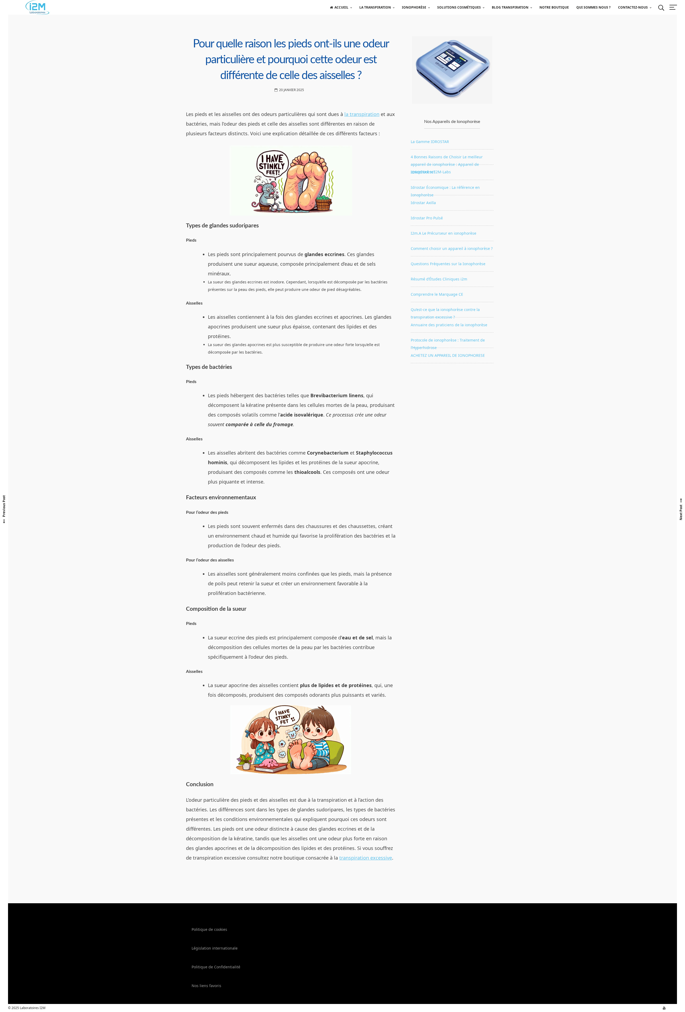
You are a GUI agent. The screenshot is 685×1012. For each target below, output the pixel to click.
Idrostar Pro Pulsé (427, 217)
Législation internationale (215, 948)
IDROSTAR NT (423, 172)
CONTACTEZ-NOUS (633, 7)
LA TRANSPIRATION (375, 7)
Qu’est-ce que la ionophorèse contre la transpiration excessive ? (445, 312)
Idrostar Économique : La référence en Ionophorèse (445, 190)
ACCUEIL (341, 7)
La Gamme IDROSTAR (430, 141)
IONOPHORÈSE (414, 7)
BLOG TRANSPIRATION (510, 7)
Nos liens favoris (206, 985)
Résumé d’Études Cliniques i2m (439, 279)
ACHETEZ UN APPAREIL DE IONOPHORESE (448, 355)
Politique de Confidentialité (216, 966)
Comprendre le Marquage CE (437, 294)
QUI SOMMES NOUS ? (593, 7)
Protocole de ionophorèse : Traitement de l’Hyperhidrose (448, 343)
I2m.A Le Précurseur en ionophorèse (443, 233)
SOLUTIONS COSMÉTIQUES (459, 7)
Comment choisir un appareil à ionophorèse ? (452, 248)
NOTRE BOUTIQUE (554, 7)
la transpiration (361, 114)
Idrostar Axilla (423, 202)
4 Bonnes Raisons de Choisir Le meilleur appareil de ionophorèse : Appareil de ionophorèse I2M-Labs (447, 159)
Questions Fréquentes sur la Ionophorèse (448, 263)
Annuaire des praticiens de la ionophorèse (449, 324)
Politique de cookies (209, 929)
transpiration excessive (365, 857)
